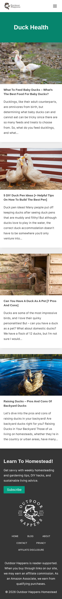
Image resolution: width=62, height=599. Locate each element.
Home (15, 536)
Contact (21, 543)
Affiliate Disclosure (31, 549)
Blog (30, 536)
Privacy (41, 543)
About (46, 536)
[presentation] (31, 63)
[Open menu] (54, 6)
